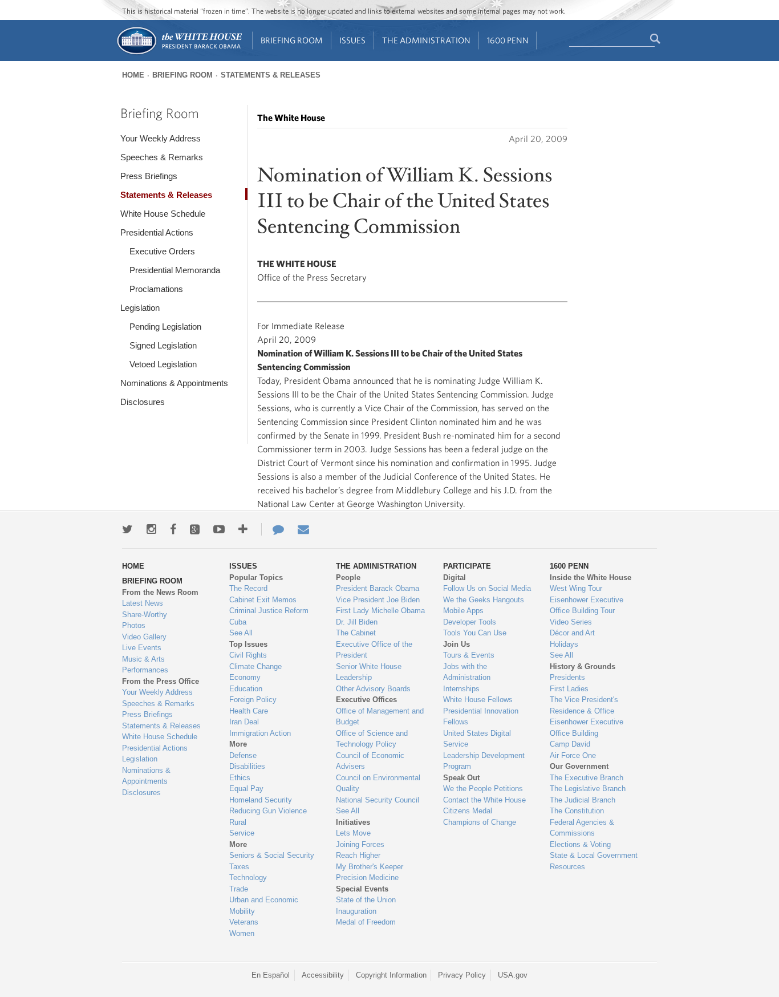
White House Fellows (478, 699)
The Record (248, 588)
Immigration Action (260, 733)
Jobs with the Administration (466, 672)
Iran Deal (244, 722)
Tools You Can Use (474, 633)
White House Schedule (162, 213)
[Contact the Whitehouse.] (272, 529)
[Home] (179, 53)
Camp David (570, 744)
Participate (467, 566)
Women (241, 933)
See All (241, 633)
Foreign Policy (253, 699)
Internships (461, 688)
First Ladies (569, 688)
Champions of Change (479, 822)
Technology (248, 877)
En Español (270, 975)
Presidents (567, 677)
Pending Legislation (165, 326)
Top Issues (248, 644)
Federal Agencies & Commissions (582, 828)
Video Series (571, 622)
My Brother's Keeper (369, 866)
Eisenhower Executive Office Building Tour (586, 605)
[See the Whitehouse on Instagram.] (151, 529)
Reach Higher (358, 855)
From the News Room (160, 592)
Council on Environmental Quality (378, 783)
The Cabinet (356, 633)
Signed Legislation (163, 345)
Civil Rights (248, 655)
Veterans (243, 922)
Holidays (564, 644)
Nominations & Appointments (174, 383)
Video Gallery (144, 637)
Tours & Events (468, 655)
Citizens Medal (467, 810)
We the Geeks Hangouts (483, 599)
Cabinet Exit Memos (263, 599)
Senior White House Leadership (368, 672)
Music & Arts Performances (145, 665)
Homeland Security (260, 800)
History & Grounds (582, 666)
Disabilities (247, 766)
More (238, 744)
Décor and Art (572, 633)
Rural (237, 822)
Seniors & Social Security (271, 855)
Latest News (142, 603)
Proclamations (156, 289)
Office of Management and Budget (380, 717)
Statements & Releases (270, 75)
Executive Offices (366, 699)
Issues (352, 40)
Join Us (456, 644)
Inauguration (356, 911)
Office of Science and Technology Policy (372, 739)
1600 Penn (508, 40)
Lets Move (353, 833)
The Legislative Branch (588, 788)
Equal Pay (246, 788)
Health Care (248, 711)
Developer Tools (469, 622)
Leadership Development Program (484, 761)
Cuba (237, 622)
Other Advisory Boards (373, 688)
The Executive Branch (586, 777)
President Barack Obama (377, 588)
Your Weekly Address (160, 138)
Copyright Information (391, 975)
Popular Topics (256, 577)
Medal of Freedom (366, 922)
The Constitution (577, 810)
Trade (238, 889)
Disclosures (142, 402)
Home (133, 75)
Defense (243, 755)
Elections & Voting (580, 844)
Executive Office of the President (374, 650)
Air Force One (573, 755)
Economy (245, 677)
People (348, 577)
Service (241, 833)
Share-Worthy (144, 614)
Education (245, 688)
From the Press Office (160, 681)
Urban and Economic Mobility (263, 905)
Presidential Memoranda (174, 270)
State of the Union (366, 899)
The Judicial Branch (582, 800)
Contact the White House (484, 800)
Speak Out (461, 777)
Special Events (362, 889)
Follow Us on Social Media (487, 588)
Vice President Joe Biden (378, 599)
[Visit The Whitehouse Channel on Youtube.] (219, 529)
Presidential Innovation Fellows (480, 717)
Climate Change (255, 666)
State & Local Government (594, 855)
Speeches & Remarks (161, 157)
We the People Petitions (483, 788)
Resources (567, 866)
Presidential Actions (156, 232)
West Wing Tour (576, 588)
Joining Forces (360, 844)
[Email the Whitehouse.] (303, 529)
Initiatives (353, 822)
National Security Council (377, 800)
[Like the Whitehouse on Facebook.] (173, 529)
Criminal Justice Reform (269, 610)
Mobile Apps (463, 610)
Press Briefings (148, 176)
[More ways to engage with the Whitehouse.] (243, 529)
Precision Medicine (367, 877)
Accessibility (323, 975)
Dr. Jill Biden (357, 622)
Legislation (140, 308)
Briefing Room (292, 40)
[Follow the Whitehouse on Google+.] (195, 529)
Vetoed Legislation (163, 364)
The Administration (426, 40)
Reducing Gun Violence (268, 810)
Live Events (141, 647)
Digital (454, 577)
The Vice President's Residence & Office (584, 705)
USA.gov (513, 975)
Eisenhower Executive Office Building (586, 727)
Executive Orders (162, 251)
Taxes (239, 866)
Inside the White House (590, 577)
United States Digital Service (477, 739)
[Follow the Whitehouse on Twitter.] (127, 529)
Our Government (579, 766)
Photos (133, 625)
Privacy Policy (462, 975)
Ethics (239, 777)
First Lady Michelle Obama (380, 610)
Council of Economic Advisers (370, 761)
